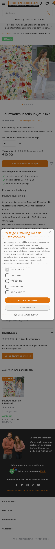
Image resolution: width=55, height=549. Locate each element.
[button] (27, 315)
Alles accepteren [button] (27, 300)
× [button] (50, 232)
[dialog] (27, 274)
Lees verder (38, 263)
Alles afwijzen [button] (27, 307)
